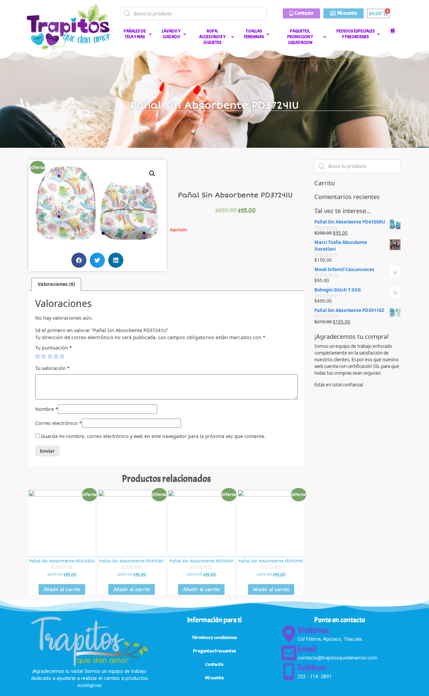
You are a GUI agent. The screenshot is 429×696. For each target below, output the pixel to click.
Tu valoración (52, 368)
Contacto (214, 664)
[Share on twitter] (97, 260)
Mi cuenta (214, 678)
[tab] (56, 284)
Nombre (46, 409)
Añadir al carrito (62, 589)
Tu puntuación (53, 347)
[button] (301, 13)
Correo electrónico (58, 423)
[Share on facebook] (78, 260)
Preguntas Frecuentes (214, 651)
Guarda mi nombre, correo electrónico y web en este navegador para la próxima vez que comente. (153, 436)
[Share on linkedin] (115, 260)
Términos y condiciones (214, 637)
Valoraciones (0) (56, 284)
